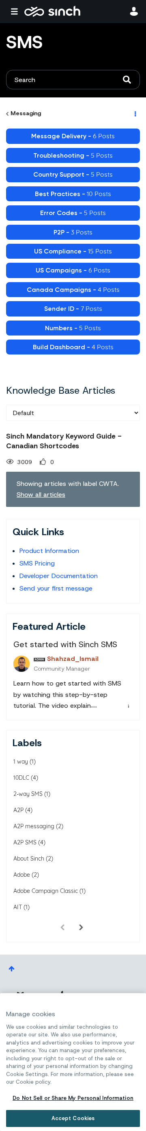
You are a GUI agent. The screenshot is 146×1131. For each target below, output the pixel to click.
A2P (18, 810)
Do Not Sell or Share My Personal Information (73, 1098)
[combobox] (73, 79)
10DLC (21, 777)
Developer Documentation (58, 576)
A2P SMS (24, 842)
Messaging (26, 113)
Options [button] (134, 113)
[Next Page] (81, 927)
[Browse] (16, 11)
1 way (20, 761)
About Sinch (28, 858)
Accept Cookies (73, 1118)
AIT (17, 907)
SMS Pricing (37, 563)
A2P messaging (33, 826)
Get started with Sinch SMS (65, 644)
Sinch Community (52, 11)
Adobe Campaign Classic (45, 891)
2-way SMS (28, 794)
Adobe (21, 874)
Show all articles (41, 494)
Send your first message (55, 588)
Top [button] (11, 968)
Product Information (49, 551)
